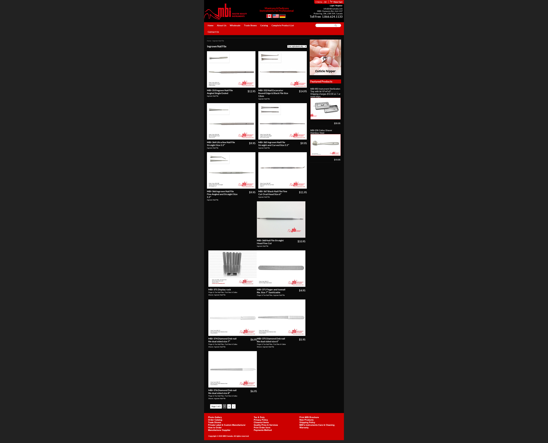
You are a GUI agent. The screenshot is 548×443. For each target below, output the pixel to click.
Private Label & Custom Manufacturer (227, 424)
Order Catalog (215, 419)
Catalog (264, 25)
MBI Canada (228, 436)
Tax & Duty (259, 417)
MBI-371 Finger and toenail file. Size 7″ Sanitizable (271, 291)
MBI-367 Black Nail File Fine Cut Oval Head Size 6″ (272, 192)
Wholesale (235, 25)
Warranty (304, 427)
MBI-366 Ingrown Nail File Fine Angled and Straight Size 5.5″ (222, 194)
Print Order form (262, 427)
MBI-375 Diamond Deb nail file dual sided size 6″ (271, 340)
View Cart (337, 1)
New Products (306, 419)
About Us (221, 25)
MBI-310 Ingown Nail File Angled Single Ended (220, 91)
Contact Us (213, 32)
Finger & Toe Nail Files (216, 292)
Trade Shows (250, 25)
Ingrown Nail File (212, 96)
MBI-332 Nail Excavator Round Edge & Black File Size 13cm (273, 93)
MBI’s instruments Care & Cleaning (317, 424)
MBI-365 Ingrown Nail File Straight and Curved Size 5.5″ (273, 143)
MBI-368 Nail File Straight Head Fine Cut (270, 242)
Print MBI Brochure (309, 417)
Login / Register (336, 5)
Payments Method (263, 430)
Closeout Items (261, 422)
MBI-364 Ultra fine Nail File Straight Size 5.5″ (221, 143)
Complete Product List (282, 25)
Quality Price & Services (266, 424)
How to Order (215, 427)
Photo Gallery (215, 417)
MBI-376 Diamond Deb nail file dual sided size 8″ (222, 391)
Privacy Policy (261, 419)
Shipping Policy (307, 422)
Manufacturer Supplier (219, 430)
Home (210, 25)
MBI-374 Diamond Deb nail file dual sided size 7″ (222, 340)
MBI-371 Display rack (219, 289)
